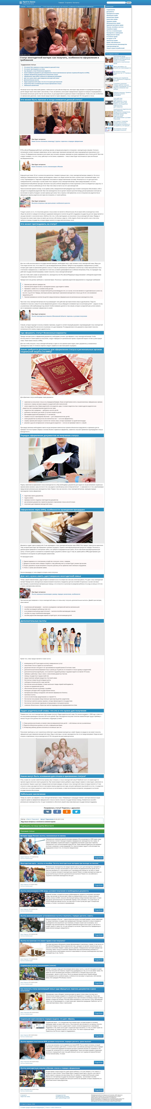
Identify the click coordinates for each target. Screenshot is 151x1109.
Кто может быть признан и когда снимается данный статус (42, 67)
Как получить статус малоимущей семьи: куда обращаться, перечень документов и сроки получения (58, 990)
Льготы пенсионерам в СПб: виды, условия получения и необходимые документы (54, 891)
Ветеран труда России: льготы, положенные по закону (43, 836)
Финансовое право (113, 17)
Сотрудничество (61, 1095)
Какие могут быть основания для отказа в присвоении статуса (42, 83)
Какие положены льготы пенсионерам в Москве (47, 166)
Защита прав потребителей (115, 48)
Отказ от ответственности (53, 1107)
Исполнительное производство (117, 44)
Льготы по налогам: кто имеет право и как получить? (42, 941)
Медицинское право (113, 34)
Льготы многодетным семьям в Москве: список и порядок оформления (50, 1068)
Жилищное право (112, 15)
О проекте (68, 3)
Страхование (111, 10)
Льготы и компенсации (26, 858)
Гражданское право (113, 13)
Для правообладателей (63, 1098)
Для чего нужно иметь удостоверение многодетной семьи (41, 78)
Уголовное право (112, 36)
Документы (110, 11)
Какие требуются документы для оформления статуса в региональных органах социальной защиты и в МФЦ (56, 73)
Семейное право (112, 29)
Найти (129, 2)
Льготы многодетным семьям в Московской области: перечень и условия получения (59, 316)
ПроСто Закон (29, 2)
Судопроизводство (113, 46)
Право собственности (113, 42)
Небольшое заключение (31, 85)
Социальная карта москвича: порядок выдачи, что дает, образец (47, 1019)
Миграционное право (113, 23)
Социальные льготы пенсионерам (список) (38, 965)
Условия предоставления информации (32, 1107)
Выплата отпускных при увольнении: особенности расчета (51, 203)
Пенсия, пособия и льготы (115, 27)
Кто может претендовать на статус (34, 69)
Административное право (115, 25)
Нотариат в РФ (111, 38)
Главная (61, 3)
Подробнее (99, 858)
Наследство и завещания (115, 33)
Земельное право (112, 40)
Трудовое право (112, 21)
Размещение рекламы (62, 1096)
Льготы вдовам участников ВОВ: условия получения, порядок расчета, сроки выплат (55, 1041)
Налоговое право (112, 19)
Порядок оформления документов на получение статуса (41, 74)
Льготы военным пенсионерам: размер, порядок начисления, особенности (56, 594)
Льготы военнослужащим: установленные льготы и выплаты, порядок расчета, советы (56, 916)
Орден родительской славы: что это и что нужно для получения (43, 82)
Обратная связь (25, 1096)
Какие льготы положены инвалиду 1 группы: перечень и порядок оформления (57, 141)
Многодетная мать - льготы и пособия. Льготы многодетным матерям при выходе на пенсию (59, 863)
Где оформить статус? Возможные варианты (37, 71)
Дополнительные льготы (31, 80)
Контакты (76, 3)
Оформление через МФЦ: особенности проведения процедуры (43, 76)
